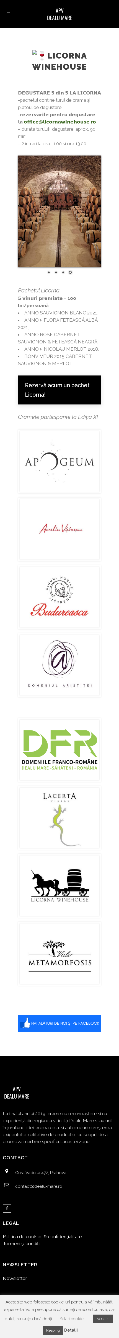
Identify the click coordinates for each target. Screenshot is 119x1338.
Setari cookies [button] (72, 1318)
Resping (53, 1330)
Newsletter (15, 1278)
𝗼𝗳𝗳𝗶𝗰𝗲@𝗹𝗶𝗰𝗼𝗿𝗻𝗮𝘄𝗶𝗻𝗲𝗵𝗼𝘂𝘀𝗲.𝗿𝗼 (60, 122)
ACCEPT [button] (103, 1319)
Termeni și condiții (21, 1243)
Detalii (71, 1330)
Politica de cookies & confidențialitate (42, 1236)
